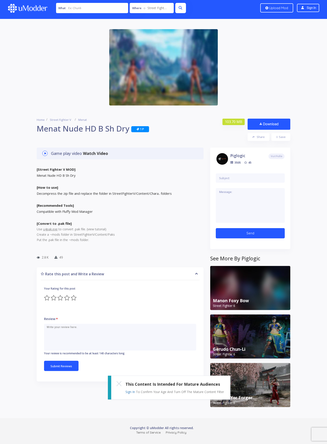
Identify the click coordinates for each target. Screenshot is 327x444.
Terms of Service (148, 432)
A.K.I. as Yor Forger (232, 398)
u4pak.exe (50, 229)
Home (41, 120)
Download (271, 124)
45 (249, 162)
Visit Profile (276, 156)
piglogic (237, 155)
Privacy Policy (176, 432)
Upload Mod (278, 8)
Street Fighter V (60, 120)
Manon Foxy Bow (231, 301)
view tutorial (96, 229)
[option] (163, 67)
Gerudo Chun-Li (229, 349)
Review (51, 318)
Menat (82, 120)
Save (282, 137)
